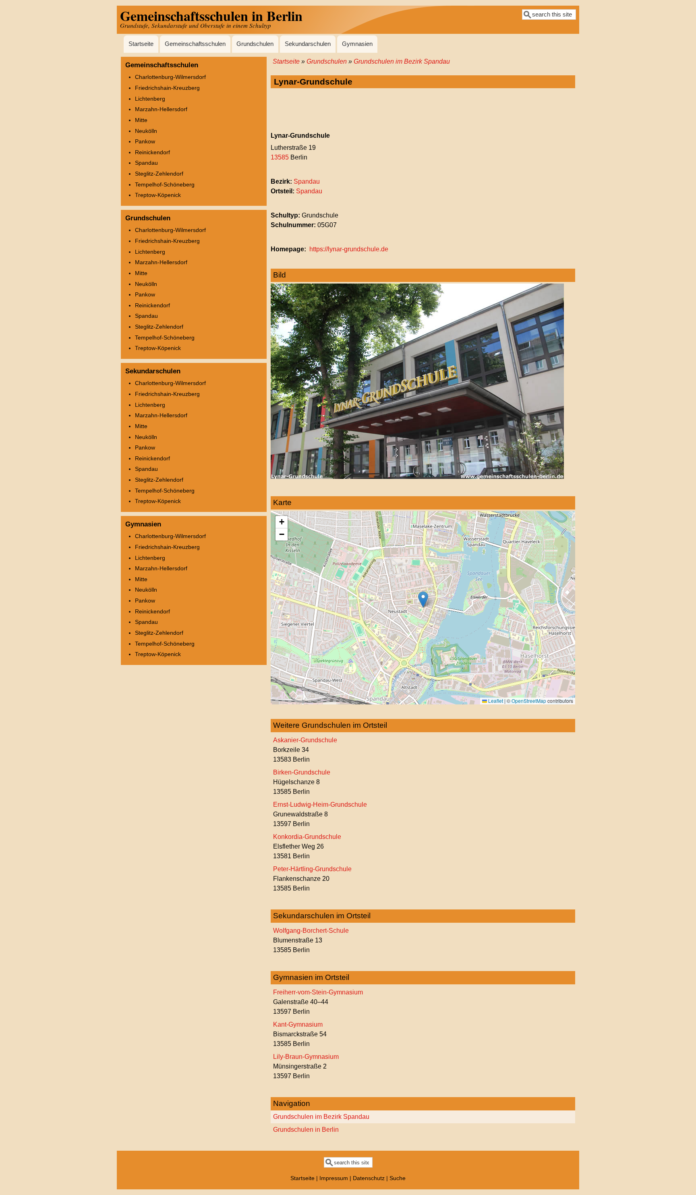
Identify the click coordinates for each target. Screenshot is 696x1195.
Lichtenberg (150, 98)
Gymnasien (357, 44)
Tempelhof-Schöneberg (165, 184)
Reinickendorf (152, 152)
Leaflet (495, 700)
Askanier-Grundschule (305, 740)
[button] (423, 599)
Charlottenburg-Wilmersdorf (170, 77)
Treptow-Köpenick (158, 195)
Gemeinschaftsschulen (195, 44)
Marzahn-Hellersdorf (161, 109)
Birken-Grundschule (301, 772)
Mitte (141, 120)
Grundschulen (254, 44)
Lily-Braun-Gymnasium (306, 1056)
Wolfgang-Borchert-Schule (311, 930)
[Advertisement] (423, 110)
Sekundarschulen (308, 44)
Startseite (140, 44)
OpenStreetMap (529, 700)
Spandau (307, 181)
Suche (397, 1178)
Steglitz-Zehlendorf (159, 173)
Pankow (145, 141)
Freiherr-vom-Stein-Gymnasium (318, 992)
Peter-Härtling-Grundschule (312, 869)
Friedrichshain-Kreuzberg (167, 88)
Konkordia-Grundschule (307, 836)
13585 (280, 157)
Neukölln (146, 131)
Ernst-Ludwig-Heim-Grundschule (320, 804)
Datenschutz (369, 1178)
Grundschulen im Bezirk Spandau (402, 61)
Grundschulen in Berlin (306, 1129)
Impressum (333, 1178)
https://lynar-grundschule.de (348, 249)
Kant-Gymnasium (298, 1024)
